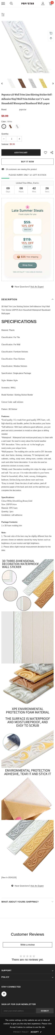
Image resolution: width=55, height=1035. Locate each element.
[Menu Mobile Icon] (3, 3)
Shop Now (27, 265)
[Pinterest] (3, 994)
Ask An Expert (37, 287)
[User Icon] (42, 3)
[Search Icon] (11, 3)
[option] (27, 47)
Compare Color (45, 69)
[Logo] (27, 3)
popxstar (22, 110)
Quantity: (5, 134)
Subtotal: (5, 144)
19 (7, 169)
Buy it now (27, 162)
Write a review (27, 945)
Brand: (4, 110)
